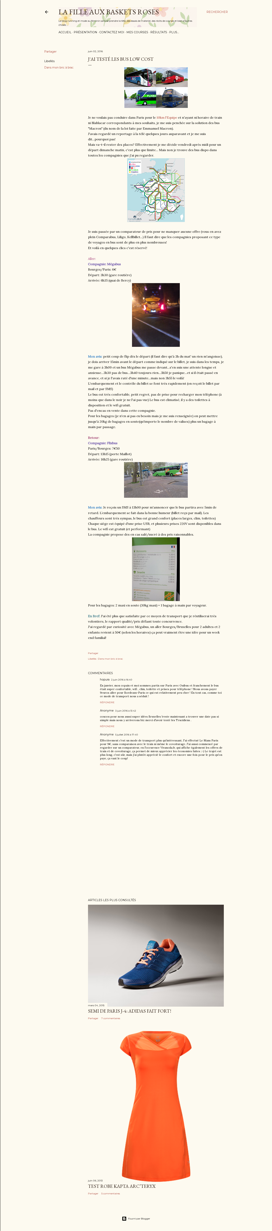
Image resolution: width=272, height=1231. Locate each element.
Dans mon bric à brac (58, 67)
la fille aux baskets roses (109, 12)
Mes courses (137, 32)
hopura (105, 679)
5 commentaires (110, 1193)
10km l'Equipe (167, 117)
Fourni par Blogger (139, 1218)
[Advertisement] (156, 860)
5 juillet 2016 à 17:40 (126, 734)
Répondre (107, 702)
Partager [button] (50, 51)
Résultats (158, 32)
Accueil (65, 32)
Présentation (85, 32)
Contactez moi (111, 32)
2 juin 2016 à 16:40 (121, 679)
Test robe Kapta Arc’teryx (122, 1186)
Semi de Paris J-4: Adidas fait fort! (129, 1011)
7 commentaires (110, 1018)
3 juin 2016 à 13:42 (125, 710)
